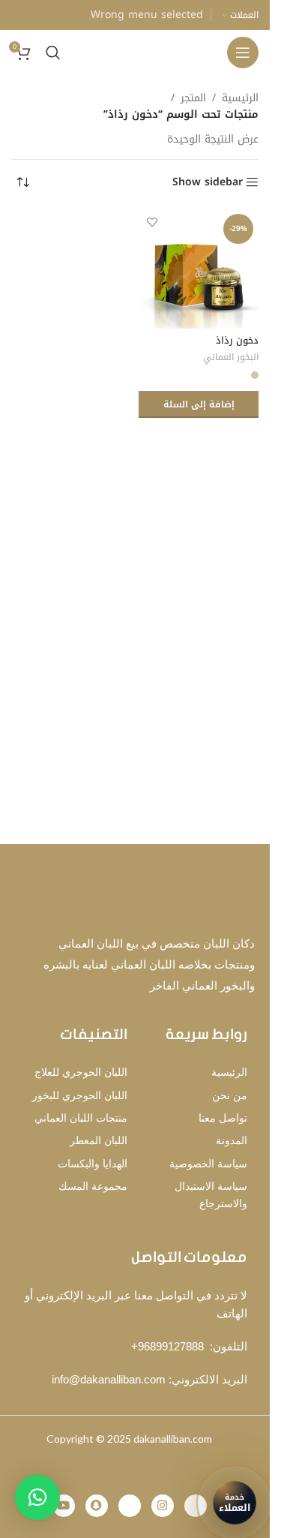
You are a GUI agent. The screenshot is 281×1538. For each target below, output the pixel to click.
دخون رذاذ (237, 341)
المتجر (193, 98)
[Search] (53, 53)
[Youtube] (63, 1505)
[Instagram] (162, 1505)
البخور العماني (231, 357)
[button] (199, 404)
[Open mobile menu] (243, 53)
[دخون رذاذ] (199, 269)
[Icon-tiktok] (195, 1505)
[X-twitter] (129, 1505)
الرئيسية (240, 98)
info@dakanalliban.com (109, 1379)
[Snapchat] (96, 1505)
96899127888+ (167, 1346)
